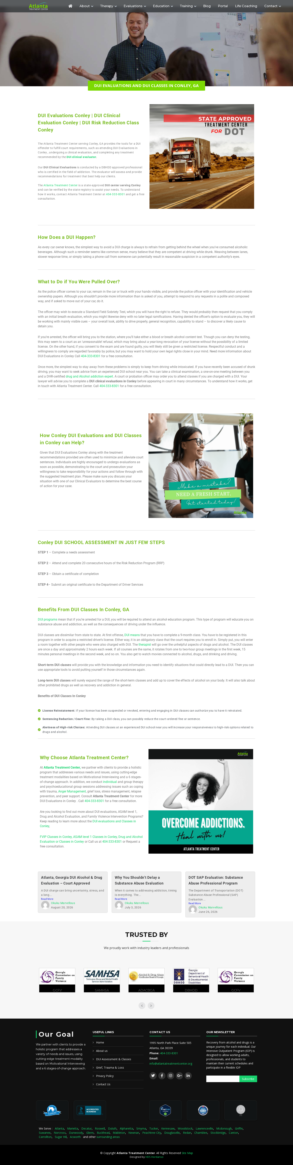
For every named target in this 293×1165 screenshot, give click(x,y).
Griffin (239, 1128)
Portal (223, 6)
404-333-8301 (115, 194)
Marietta (72, 1128)
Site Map (187, 1153)
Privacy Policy (105, 1076)
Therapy (106, 6)
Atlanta (59, 1128)
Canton (233, 1133)
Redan (187, 1133)
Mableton (119, 1133)
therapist (145, 644)
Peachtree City (151, 1133)
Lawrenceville (204, 1128)
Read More (47, 899)
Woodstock (185, 1128)
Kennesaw (168, 1128)
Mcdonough (224, 1128)
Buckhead (103, 1133)
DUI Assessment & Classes (113, 1059)
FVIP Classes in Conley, (56, 837)
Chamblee (200, 1133)
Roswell (100, 1128)
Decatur (86, 1128)
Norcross (60, 1133)
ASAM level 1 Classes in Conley (95, 837)
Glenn (90, 1133)
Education (161, 6)
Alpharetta (126, 1128)
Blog (207, 6)
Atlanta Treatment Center (60, 185)
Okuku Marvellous (63, 903)
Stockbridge (218, 1133)
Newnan (133, 1133)
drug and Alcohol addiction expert (89, 376)
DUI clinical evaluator (81, 157)
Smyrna (141, 1128)
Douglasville (172, 1133)
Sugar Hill (61, 1137)
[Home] (70, 6)
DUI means (132, 635)
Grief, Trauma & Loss (110, 1067)
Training (186, 6)
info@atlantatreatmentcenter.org (170, 1063)
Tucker (153, 1128)
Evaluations (133, 6)
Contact (270, 6)
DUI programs (47, 619)
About (85, 6)
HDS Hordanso (154, 1157)
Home (100, 1042)
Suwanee (45, 1133)
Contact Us (103, 1084)
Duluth (112, 1128)
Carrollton (45, 1137)
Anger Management (72, 791)
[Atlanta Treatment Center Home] (46, 6)
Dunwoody (76, 1133)
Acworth (75, 1137)
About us (102, 1051)
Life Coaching (246, 6)
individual (110, 782)
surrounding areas (108, 1137)
